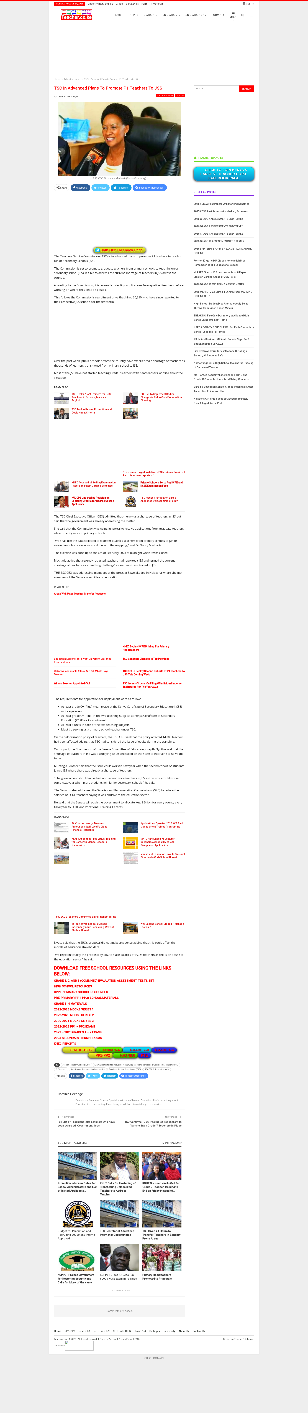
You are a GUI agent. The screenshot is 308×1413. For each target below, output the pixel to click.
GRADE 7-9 (139, 1050)
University (169, 1331)
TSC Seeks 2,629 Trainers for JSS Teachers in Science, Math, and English (91, 397)
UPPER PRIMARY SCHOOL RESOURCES (81, 992)
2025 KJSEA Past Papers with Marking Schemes (221, 203)
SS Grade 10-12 (196, 15)
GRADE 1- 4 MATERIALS (70, 1003)
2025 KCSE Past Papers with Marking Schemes (221, 211)
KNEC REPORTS (65, 1043)
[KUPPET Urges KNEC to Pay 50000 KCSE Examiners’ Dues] (119, 1257)
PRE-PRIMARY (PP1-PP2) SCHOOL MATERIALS (86, 997)
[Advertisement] (155, 51)
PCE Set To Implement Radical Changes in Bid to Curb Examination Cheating (161, 397)
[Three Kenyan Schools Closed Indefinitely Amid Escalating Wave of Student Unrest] (61, 928)
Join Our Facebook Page (122, 250)
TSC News (180, 96)
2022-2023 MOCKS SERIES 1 (74, 1009)
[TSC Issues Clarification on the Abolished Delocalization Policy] (130, 502)
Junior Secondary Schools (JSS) (76, 1065)
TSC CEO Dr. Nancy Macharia (157, 1069)
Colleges (154, 1331)
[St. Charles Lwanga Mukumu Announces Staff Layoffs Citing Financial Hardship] (61, 827)
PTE (144, 1055)
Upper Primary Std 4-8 (100, 3)
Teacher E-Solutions (244, 1339)
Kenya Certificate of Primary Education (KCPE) (113, 1065)
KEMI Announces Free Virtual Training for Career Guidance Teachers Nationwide (94, 842)
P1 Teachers (61, 1069)
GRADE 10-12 (81, 1050)
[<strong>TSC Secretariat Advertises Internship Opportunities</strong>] (119, 1213)
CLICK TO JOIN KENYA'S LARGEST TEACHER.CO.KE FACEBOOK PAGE (223, 174)
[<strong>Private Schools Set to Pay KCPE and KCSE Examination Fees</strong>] (130, 486)
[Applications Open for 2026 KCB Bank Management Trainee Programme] (130, 827)
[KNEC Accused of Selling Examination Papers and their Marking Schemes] (61, 486)
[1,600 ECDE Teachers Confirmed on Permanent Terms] (61, 858)
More (233, 17)
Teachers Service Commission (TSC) (125, 1069)
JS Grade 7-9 (171, 15)
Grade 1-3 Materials (127, 3)
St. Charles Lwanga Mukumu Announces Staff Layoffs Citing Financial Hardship (89, 826)
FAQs (137, 1339)
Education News (165, 96)
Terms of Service (108, 1339)
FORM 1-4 (111, 1050)
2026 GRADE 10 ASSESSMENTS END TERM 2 (219, 241)
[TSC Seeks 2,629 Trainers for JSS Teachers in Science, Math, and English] (61, 398)
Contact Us (198, 1331)
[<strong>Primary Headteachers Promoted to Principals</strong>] (161, 1257)
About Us (184, 1331)
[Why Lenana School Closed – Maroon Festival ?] (130, 928)
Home (117, 15)
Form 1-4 (218, 15)
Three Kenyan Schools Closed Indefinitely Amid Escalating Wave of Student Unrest (93, 927)
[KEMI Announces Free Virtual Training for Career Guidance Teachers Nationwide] (61, 843)
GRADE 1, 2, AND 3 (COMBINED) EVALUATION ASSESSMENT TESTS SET (104, 980)
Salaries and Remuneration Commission (88, 1069)
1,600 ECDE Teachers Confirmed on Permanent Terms (85, 916)
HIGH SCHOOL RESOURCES (73, 986)
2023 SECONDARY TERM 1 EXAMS (78, 1038)
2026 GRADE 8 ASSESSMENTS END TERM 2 (218, 226)
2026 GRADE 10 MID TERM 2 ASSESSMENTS (219, 284)
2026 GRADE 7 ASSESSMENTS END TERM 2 (218, 218)
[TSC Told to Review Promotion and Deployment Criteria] (61, 413)
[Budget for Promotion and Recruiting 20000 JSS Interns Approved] (77, 1213)
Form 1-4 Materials (152, 3)
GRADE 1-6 (164, 1050)
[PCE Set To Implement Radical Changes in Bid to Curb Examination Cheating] (130, 398)
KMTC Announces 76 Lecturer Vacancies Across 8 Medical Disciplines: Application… (157, 842)
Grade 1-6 (150, 15)
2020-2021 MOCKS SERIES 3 (74, 1021)
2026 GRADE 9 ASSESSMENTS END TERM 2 (218, 233)
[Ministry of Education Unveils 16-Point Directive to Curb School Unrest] (130, 858)
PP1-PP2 (132, 15)
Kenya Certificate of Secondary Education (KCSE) (157, 1065)
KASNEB (127, 1055)
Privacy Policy (125, 1339)
